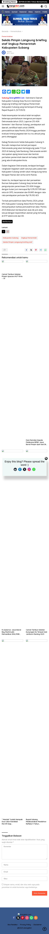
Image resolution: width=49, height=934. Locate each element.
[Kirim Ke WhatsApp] (45, 250)
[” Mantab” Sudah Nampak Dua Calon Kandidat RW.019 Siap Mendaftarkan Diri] (12, 728)
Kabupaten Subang (10, 238)
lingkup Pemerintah (29, 238)
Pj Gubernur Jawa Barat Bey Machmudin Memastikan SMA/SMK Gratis (11, 632)
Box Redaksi (12, 925)
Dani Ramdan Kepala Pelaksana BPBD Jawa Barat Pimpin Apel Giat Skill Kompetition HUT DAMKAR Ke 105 (36, 442)
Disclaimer (38, 925)
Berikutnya (7, 221)
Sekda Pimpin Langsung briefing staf (17, 242)
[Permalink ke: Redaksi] (4, 52)
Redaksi (9, 52)
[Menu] (3, 6)
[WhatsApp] (31, 918)
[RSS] (36, 918)
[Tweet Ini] (31, 250)
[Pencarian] (45, 6)
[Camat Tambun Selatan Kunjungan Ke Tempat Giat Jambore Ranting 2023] (36, 539)
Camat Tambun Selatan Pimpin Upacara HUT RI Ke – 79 (12, 276)
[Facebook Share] (26, 250)
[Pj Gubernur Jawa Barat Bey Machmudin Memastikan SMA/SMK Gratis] (12, 539)
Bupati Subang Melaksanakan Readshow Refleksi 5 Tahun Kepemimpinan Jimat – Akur (36, 821)
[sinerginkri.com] (15, 6)
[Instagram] (27, 918)
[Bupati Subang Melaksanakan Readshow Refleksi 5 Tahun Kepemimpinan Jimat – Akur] (36, 728)
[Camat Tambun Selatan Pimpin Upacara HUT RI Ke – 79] (12, 266)
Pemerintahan (7, 36)
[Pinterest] (22, 918)
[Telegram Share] (40, 250)
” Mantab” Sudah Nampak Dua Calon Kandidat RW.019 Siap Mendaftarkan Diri (12, 821)
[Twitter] (18, 918)
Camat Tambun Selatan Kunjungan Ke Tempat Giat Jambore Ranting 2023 (36, 632)
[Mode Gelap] (42, 6)
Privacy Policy (25, 925)
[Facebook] (14, 918)
